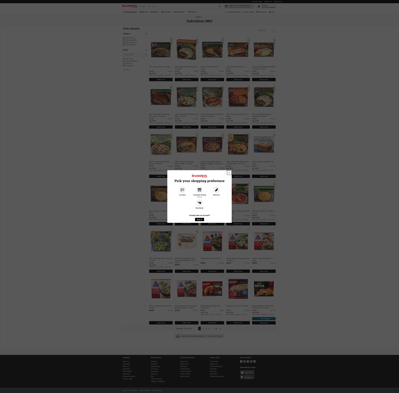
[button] (182, 192)
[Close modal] (229, 172)
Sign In (199, 220)
